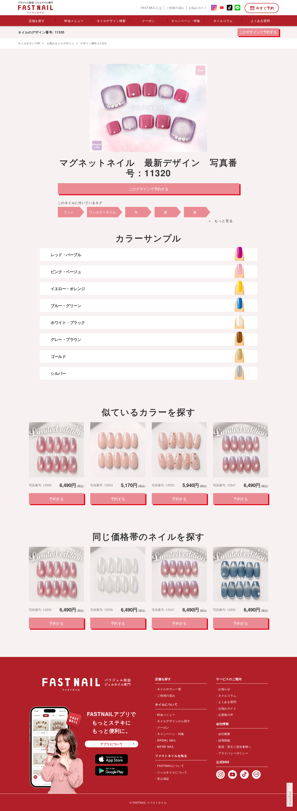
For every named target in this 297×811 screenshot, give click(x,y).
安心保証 (163, 778)
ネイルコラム (223, 20)
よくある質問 (260, 20)
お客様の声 (225, 715)
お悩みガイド (198, 8)
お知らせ (224, 689)
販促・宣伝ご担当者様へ (234, 747)
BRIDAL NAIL (166, 740)
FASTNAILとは (151, 8)
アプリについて (111, 744)
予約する (56, 498)
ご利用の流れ (175, 8)
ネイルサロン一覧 (169, 689)
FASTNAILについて (170, 766)
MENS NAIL (165, 747)
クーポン (148, 20)
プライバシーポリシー (233, 753)
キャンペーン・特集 (185, 20)
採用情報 (224, 740)
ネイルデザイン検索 (111, 20)
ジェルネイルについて (172, 772)
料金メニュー (74, 20)
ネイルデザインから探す (173, 721)
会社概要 (224, 734)
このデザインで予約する (258, 32)
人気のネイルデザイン (60, 43)
